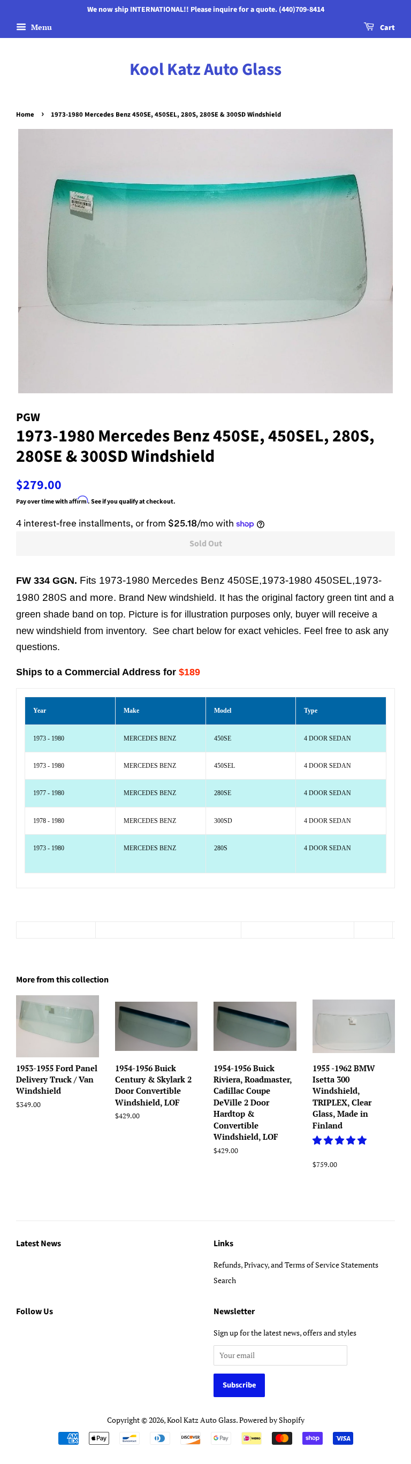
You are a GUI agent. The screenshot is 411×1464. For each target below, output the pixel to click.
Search (225, 1280)
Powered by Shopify (272, 1420)
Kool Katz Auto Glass (205, 69)
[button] (341, 1140)
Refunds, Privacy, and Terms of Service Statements (296, 1265)
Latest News (38, 1243)
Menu (40, 27)
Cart (386, 27)
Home (25, 114)
